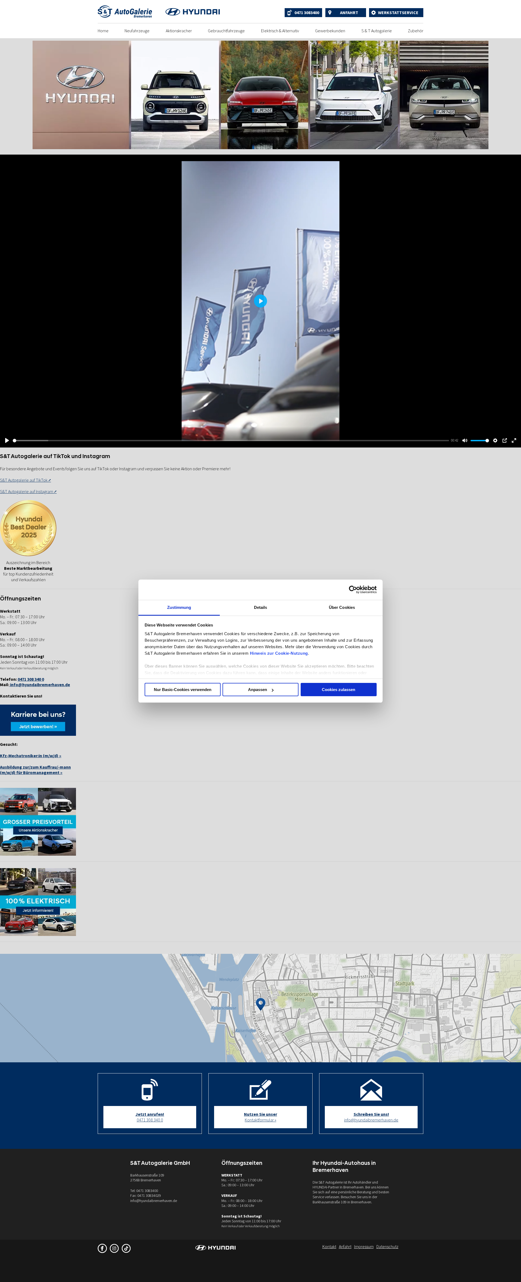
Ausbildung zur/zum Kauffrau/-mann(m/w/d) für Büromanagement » (35, 769)
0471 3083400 (306, 12)
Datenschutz (387, 1246)
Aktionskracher (179, 30)
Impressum (364, 1246)
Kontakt (329, 1246)
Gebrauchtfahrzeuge (226, 30)
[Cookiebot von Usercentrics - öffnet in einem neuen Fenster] (353, 590)
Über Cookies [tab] (342, 607)
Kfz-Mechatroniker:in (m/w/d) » (30, 755)
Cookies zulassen (338, 689)
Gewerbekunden (330, 30)
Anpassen (257, 689)
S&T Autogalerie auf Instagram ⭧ (28, 491)
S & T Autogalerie (376, 30)
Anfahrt (349, 12)
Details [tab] (260, 607)
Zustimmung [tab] (179, 607)
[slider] (231, 440)
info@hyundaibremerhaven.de (39, 684)
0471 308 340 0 (149, 1117)
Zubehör (415, 30)
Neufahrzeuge (137, 30)
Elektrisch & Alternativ (280, 30)
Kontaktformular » (260, 1117)
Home (103, 30)
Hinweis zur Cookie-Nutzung (279, 653)
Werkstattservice (398, 12)
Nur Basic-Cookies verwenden (182, 689)
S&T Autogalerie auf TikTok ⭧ (25, 480)
